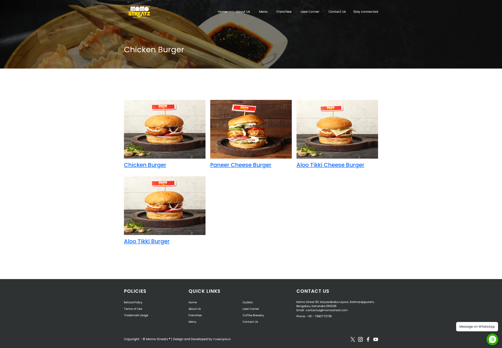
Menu (263, 11)
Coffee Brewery (253, 315)
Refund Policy (133, 302)
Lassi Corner (310, 11)
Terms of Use (133, 309)
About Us (243, 11)
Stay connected (365, 11)
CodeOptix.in (222, 339)
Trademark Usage (136, 315)
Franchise (284, 11)
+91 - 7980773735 (319, 316)
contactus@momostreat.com (327, 310)
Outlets (248, 302)
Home (222, 11)
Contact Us (337, 11)
